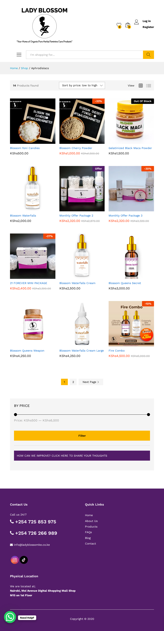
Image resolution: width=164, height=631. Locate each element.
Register (148, 27)
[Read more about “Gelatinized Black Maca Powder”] (121, 141)
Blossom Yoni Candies (25, 148)
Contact (90, 543)
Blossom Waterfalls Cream (77, 283)
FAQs (88, 532)
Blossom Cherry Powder (75, 148)
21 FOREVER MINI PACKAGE (28, 283)
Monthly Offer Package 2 (76, 215)
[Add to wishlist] (41, 141)
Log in (147, 21)
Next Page (90, 382)
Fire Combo (117, 350)
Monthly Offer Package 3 (125, 215)
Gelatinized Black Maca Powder (130, 148)
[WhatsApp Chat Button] (10, 617)
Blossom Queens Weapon (27, 350)
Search (148, 55)
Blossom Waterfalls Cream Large (81, 350)
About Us (91, 521)
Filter (82, 435)
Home (89, 515)
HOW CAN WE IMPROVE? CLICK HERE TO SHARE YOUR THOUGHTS (62, 455)
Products (91, 526)
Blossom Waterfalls (23, 215)
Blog (88, 538)
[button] (22, 141)
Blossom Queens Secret (125, 283)
